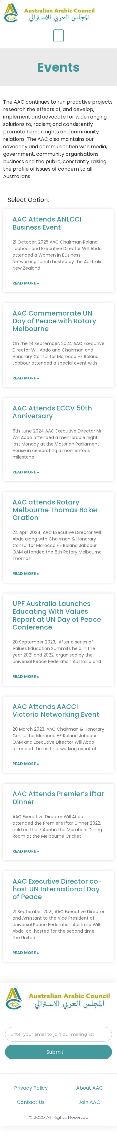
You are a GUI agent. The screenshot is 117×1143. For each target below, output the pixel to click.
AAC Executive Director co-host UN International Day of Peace (57, 889)
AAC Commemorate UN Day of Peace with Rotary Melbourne (54, 321)
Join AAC (89, 1102)
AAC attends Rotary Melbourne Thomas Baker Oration (55, 510)
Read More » (25, 283)
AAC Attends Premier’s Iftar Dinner (58, 797)
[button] (58, 35)
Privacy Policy (31, 1087)
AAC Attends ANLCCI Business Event (46, 223)
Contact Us (31, 1102)
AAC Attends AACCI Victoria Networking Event (55, 710)
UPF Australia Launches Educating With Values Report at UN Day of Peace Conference (56, 615)
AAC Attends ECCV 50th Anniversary (52, 412)
